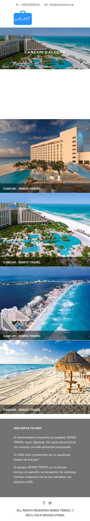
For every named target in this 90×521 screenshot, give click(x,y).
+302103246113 (30, 4)
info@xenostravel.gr (61, 4)
